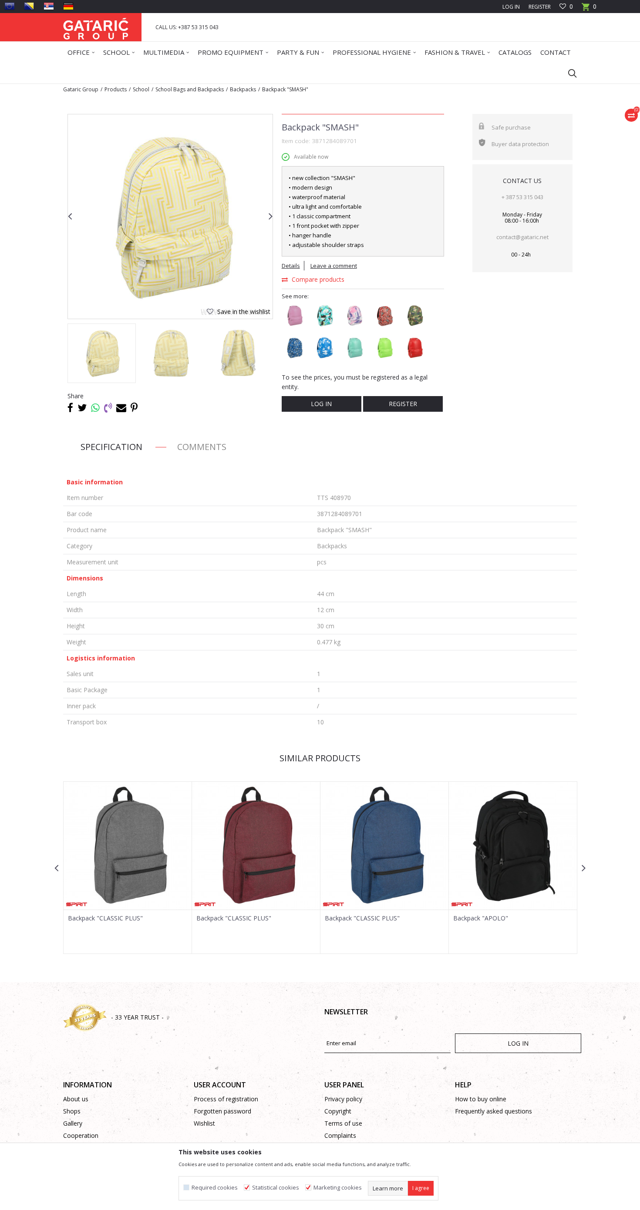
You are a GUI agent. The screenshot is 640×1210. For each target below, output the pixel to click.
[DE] (68, 6)
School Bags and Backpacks (189, 89)
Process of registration (226, 1099)
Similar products (320, 758)
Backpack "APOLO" (480, 918)
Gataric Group (80, 89)
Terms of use (343, 1123)
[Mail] (121, 407)
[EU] (9, 6)
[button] (568, 73)
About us (75, 1099)
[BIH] (29, 6)
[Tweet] (82, 407)
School (141, 89)
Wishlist (204, 1123)
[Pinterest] (134, 407)
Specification (111, 447)
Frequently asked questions (493, 1111)
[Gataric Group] (95, 27)
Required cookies (215, 1187)
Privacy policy (343, 1099)
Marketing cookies (337, 1187)
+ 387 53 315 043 (522, 197)
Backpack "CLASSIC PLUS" (105, 918)
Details (291, 266)
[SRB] (49, 6)
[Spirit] (77, 904)
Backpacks (243, 89)
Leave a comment (333, 266)
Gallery (72, 1123)
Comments (201, 447)
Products (115, 89)
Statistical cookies (275, 1187)
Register (540, 6)
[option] (170, 216)
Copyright (337, 1111)
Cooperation (80, 1135)
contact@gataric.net (522, 237)
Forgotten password (222, 1111)
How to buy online (480, 1099)
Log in (321, 404)
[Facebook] (70, 407)
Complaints (340, 1135)
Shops (72, 1111)
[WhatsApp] (95, 407)
